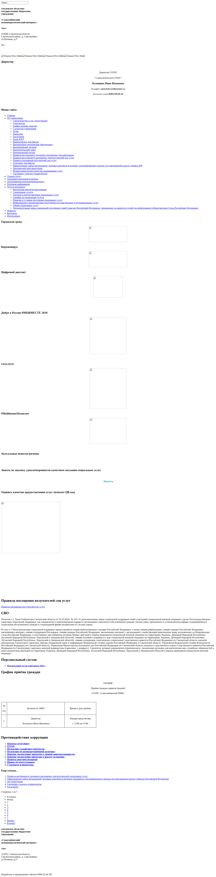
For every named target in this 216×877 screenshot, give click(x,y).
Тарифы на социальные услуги (28, 197)
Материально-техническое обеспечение (33, 144)
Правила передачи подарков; (22, 759)
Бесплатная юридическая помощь (30, 189)
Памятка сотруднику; (18, 743)
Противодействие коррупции (27, 168)
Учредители (19, 123)
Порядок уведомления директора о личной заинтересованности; (41, 754)
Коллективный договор (25, 147)
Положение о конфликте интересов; (26, 749)
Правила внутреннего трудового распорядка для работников (43, 155)
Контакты (12, 213)
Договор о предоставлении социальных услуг (36, 195)
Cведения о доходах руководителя (30, 173)
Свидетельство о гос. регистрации (30, 120)
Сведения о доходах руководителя (24, 784)
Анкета (108, 481)
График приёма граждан (25, 126)
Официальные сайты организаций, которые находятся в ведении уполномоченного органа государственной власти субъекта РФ (77, 165)
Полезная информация (18, 184)
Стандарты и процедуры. (20, 765)
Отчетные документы (24, 163)
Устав (16, 131)
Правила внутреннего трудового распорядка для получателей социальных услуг (47, 776)
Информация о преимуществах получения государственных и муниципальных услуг (56, 203)
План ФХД (18, 139)
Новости (11, 210)
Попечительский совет (24, 150)
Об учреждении (15, 118)
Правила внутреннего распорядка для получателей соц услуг (43, 158)
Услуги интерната (16, 187)
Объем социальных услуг (25, 205)
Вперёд (10, 820)
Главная (11, 115)
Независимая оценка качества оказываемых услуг (38, 171)
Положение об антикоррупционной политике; (31, 751)
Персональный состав (24, 152)
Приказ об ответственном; (21, 762)
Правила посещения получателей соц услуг (35, 160)
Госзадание (18, 136)
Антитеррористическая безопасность (25, 181)
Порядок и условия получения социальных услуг (37, 200)
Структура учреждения (24, 128)
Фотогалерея (13, 216)
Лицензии (18, 134)
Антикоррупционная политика (22, 179)
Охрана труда (14, 176)
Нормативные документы (26, 142)
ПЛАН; (11, 746)
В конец (11, 823)
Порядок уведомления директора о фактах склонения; (36, 757)
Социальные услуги (23, 192)
